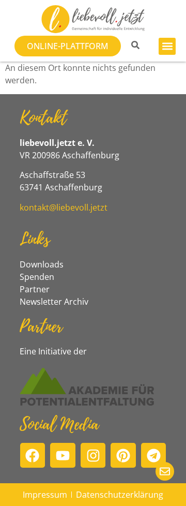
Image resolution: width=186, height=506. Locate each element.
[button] (167, 46)
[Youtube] (62, 455)
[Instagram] (93, 455)
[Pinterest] (123, 455)
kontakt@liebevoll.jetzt (63, 207)
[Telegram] (153, 455)
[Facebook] (32, 455)
